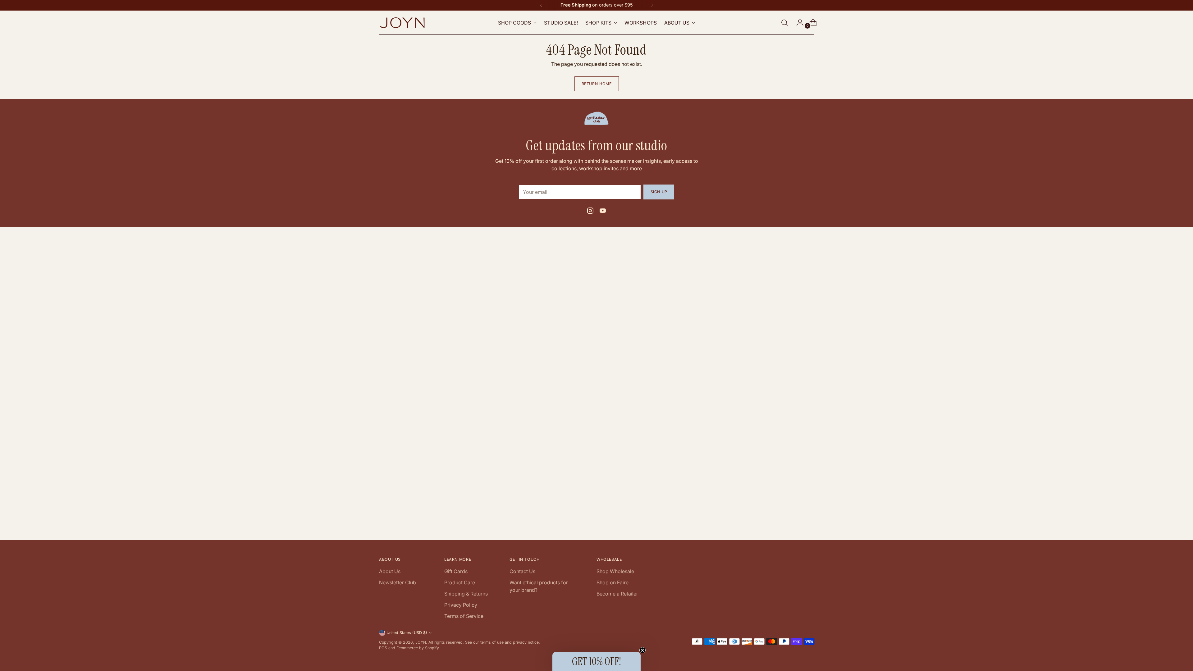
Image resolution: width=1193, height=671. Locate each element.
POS (383, 648)
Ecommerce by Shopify (417, 648)
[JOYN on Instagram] (590, 211)
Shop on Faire (612, 582)
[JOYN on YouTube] (602, 211)
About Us (389, 571)
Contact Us (522, 571)
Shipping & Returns (466, 594)
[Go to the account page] (797, 22)
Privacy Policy (460, 605)
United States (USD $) (406, 632)
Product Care (459, 582)
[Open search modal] (784, 22)
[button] (596, 661)
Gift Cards (456, 571)
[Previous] (541, 5)
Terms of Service (463, 616)
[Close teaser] (642, 650)
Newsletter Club (397, 582)
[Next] (652, 5)
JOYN (420, 642)
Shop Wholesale (615, 571)
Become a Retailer (617, 594)
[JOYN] (402, 23)
